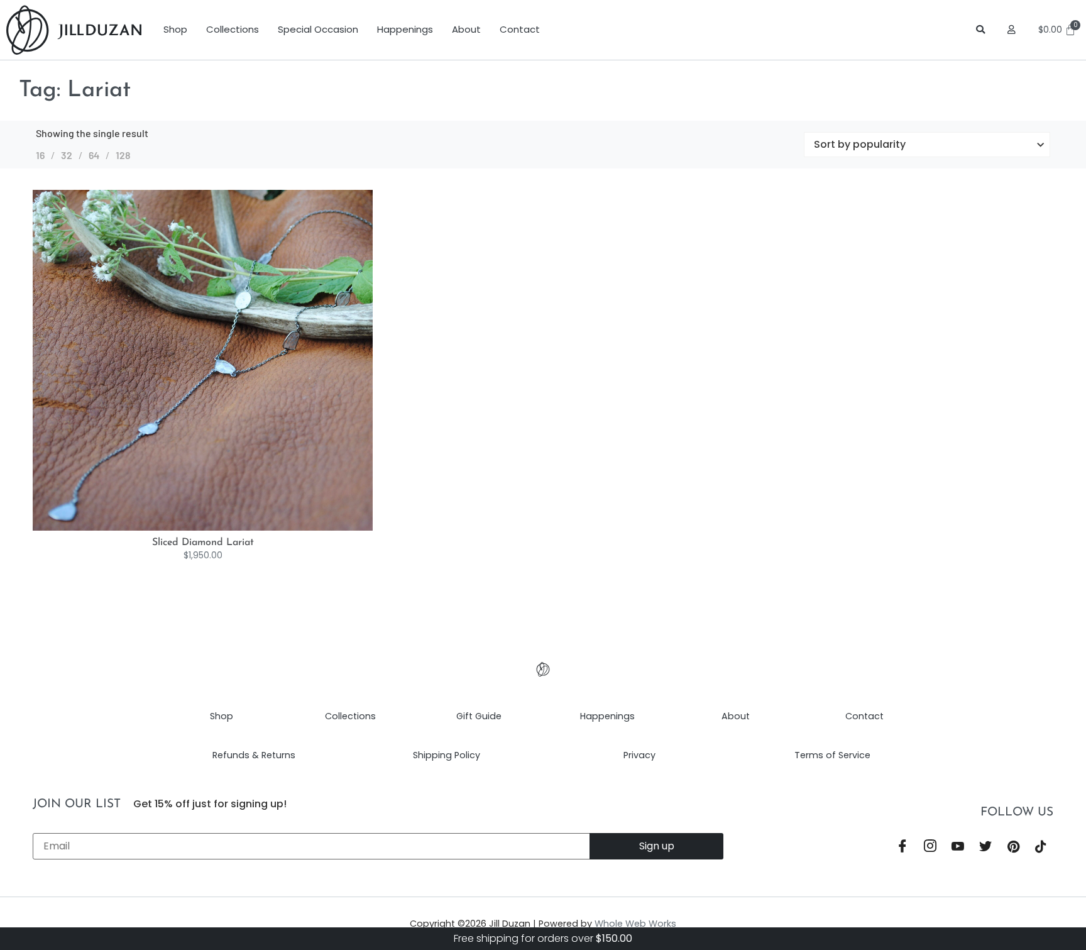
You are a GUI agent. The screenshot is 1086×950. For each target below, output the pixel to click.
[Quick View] (195, 527)
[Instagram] (930, 846)
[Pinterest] (1013, 846)
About (466, 29)
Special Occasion (318, 29)
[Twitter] (985, 846)
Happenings (405, 29)
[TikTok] (1040, 846)
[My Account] (1013, 29)
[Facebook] (902, 846)
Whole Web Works (635, 923)
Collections (232, 29)
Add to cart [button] (216, 527)
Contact (520, 29)
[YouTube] (957, 846)
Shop (175, 29)
